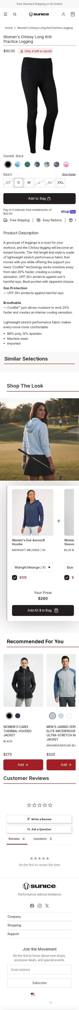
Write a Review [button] (41, 819)
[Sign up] (39, 983)
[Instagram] (39, 905)
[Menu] (5, 14)
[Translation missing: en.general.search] (14, 14)
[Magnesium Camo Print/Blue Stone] (61, 716)
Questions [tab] (40, 839)
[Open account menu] (63, 14)
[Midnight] (17, 716)
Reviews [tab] (14, 839)
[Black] (9, 716)
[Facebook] (32, 905)
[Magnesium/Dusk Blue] (52, 716)
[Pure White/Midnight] (69, 716)
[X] (47, 905)
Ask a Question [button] (41, 829)
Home (9, 27)
